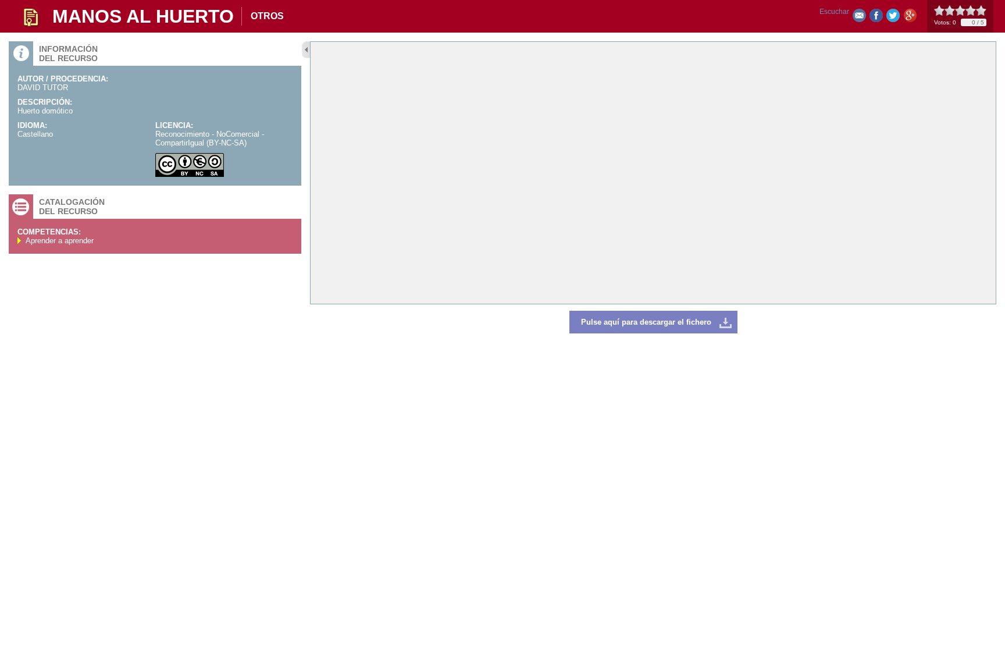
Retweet (893, 18)
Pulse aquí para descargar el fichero (646, 322)
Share (876, 18)
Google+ (910, 18)
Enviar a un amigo (859, 18)
